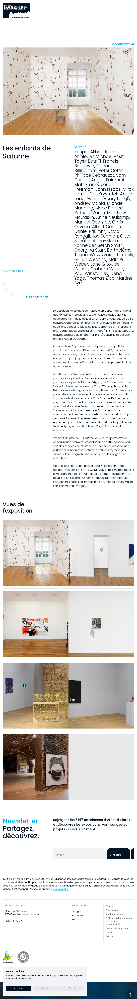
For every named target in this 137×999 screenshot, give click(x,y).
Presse (109, 906)
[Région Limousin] (23, 957)
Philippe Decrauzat (94, 175)
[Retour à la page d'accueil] (16, 10)
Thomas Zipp (100, 278)
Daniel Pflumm (89, 231)
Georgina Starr (89, 250)
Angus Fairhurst (108, 180)
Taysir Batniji (87, 161)
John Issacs (108, 189)
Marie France (109, 208)
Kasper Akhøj (88, 152)
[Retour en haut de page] (130, 994)
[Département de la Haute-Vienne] (8, 957)
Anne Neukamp (112, 217)
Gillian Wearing (90, 259)
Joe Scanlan (105, 236)
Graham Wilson (106, 269)
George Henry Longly (108, 199)
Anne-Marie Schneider (96, 243)
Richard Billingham (93, 168)
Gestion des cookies (117, 928)
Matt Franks (86, 185)
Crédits (109, 936)
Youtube (76, 919)
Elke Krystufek (104, 194)
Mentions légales (115, 914)
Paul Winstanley (91, 273)
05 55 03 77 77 (13, 921)
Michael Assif (110, 156)
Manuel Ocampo (92, 222)
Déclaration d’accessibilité (113, 922)
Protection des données (119, 918)
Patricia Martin (89, 213)
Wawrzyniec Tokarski (111, 255)
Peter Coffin (111, 171)
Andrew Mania (89, 203)
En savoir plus (60, 889)
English (109, 932)
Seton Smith (110, 245)
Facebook (77, 915)
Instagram (77, 911)
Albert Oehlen (106, 227)
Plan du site (112, 910)
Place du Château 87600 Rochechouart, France (22, 912)
